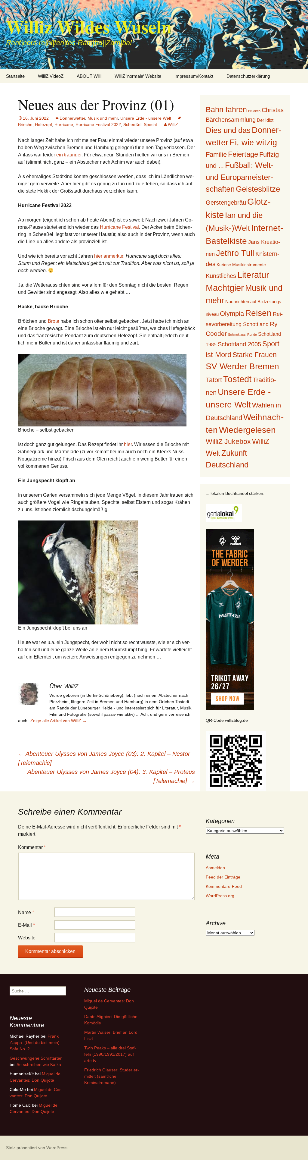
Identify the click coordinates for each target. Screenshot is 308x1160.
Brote (53, 321)
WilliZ (173, 124)
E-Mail (26, 925)
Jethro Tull (235, 253)
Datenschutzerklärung (248, 76)
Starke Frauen (255, 355)
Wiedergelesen (247, 430)
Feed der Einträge (223, 877)
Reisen (258, 313)
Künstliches (221, 275)
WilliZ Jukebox (228, 441)
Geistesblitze (258, 189)
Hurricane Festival (119, 227)
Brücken (254, 111)
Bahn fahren (226, 109)
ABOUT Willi (89, 76)
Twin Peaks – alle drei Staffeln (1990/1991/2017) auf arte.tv (110, 1054)
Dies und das (228, 130)
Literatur (253, 275)
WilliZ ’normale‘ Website (138, 76)
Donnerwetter (72, 118)
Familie (216, 154)
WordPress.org (220, 895)
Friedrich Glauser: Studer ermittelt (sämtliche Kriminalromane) (111, 1076)
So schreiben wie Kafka (39, 1064)
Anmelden (215, 867)
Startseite (15, 76)
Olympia (232, 313)
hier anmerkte (108, 256)
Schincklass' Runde (242, 334)
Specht (150, 124)
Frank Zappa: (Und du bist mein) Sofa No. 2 (35, 1042)
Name (26, 912)
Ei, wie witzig (253, 142)
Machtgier (225, 288)
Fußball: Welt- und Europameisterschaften (239, 177)
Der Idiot (265, 120)
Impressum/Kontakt (193, 76)
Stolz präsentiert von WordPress (36, 1147)
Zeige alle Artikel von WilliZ (58, 720)
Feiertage (243, 154)
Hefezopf (43, 124)
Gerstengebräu (226, 202)
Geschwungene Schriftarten (36, 1058)
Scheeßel (132, 124)
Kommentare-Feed (224, 886)
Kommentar (32, 847)
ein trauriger (69, 154)
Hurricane (63, 124)
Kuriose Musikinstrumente (241, 264)
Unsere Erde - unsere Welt (145, 118)
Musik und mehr (103, 118)
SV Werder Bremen (242, 366)
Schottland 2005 (239, 344)
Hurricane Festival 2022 (98, 124)
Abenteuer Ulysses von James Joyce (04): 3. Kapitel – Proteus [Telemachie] (111, 776)
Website (26, 937)
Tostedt (237, 379)
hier (128, 444)
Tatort (214, 380)
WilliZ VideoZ (50, 76)
